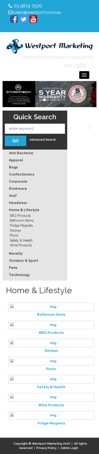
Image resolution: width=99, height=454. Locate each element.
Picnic (14, 235)
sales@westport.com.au (37, 12)
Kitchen (15, 230)
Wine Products (21, 245)
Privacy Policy (46, 448)
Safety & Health (21, 240)
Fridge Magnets (21, 225)
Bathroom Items (22, 220)
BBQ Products (20, 215)
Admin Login (69, 448)
